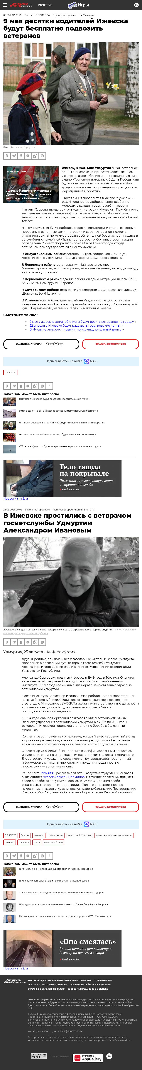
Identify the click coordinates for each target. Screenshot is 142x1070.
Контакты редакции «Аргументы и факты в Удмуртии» (59, 980)
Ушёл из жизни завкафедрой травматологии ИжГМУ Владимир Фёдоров (61, 892)
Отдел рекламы (103, 980)
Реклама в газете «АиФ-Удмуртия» (47, 985)
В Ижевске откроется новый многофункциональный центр (75, 329)
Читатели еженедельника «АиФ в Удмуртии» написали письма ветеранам (61, 422)
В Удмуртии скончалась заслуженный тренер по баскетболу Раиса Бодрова (63, 904)
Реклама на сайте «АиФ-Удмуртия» (90, 985)
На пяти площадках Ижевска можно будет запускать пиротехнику (57, 434)
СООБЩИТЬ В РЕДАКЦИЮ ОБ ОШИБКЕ (87, 989)
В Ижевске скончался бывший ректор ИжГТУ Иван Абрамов (54, 880)
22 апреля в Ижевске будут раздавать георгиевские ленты (75, 325)
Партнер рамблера (60, 1056)
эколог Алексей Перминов (64, 777)
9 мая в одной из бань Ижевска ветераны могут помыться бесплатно (59, 410)
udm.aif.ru (47, 773)
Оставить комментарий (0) (110, 344)
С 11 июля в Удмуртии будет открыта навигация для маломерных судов (60, 446)
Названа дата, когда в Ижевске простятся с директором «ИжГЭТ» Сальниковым (65, 916)
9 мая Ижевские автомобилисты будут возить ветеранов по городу (82, 321)
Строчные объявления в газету (46, 989)
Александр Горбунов (23, 147)
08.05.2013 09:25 (12, 15)
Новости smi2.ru (15, 498)
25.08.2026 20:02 (12, 509)
